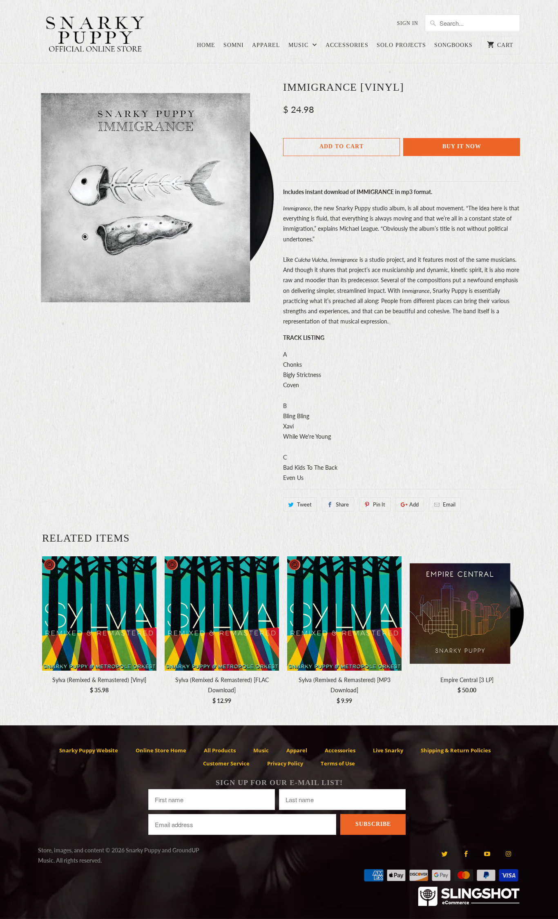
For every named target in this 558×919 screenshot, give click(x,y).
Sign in (407, 23)
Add (414, 504)
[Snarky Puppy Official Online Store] (95, 35)
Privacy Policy (285, 763)
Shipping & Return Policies (456, 750)
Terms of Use (338, 763)
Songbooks (453, 45)
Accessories (347, 45)
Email (449, 504)
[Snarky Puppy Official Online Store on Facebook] (466, 853)
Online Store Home (161, 750)
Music (299, 45)
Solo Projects (401, 45)
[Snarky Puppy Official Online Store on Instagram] (508, 853)
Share (342, 504)
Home (206, 45)
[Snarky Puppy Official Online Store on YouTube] (487, 853)
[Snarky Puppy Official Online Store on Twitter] (444, 853)
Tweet (304, 504)
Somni (233, 45)
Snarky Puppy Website (88, 750)
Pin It (379, 504)
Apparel (266, 45)
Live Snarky (388, 750)
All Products (220, 750)
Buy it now (461, 146)
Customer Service (226, 763)
